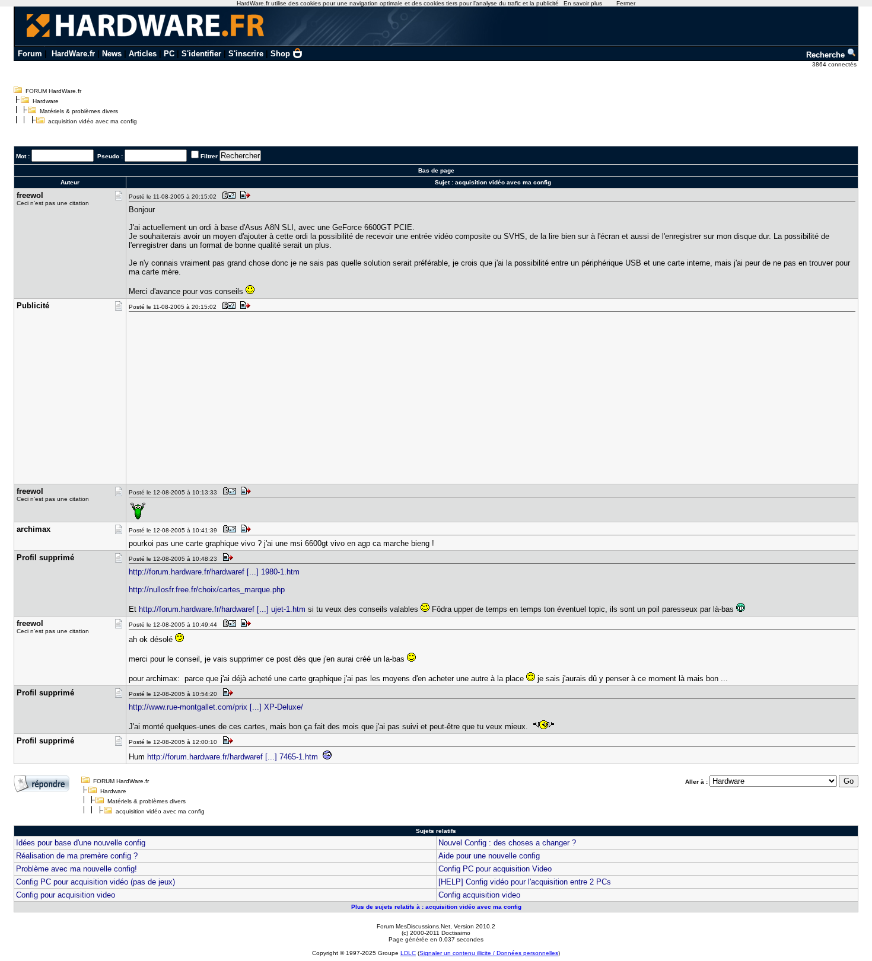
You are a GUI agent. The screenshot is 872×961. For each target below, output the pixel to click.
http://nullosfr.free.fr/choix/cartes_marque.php (207, 589)
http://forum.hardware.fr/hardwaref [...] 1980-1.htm (214, 571)
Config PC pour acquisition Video (495, 868)
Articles (143, 53)
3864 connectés (835, 64)
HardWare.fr (73, 53)
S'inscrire (245, 53)
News (112, 53)
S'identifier (201, 53)
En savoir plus (583, 3)
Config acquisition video (479, 894)
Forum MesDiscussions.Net (413, 926)
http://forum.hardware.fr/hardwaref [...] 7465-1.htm (232, 756)
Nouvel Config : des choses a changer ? (507, 842)
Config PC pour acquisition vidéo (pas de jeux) (95, 881)
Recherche (826, 54)
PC (169, 53)
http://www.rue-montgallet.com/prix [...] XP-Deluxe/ (216, 707)
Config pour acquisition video (65, 894)
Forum (30, 53)
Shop (280, 53)
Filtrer (209, 156)
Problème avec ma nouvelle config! (76, 868)
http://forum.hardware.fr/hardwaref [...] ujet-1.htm (222, 609)
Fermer (625, 3)
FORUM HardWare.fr (53, 91)
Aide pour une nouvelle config (489, 855)
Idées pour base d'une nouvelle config (80, 842)
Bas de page (436, 170)
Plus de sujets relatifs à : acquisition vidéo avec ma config (436, 906)
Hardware (46, 101)
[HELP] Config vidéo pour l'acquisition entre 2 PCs (524, 881)
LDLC (408, 953)
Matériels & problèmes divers (79, 111)
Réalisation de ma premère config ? (77, 855)
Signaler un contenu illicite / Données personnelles (488, 953)
